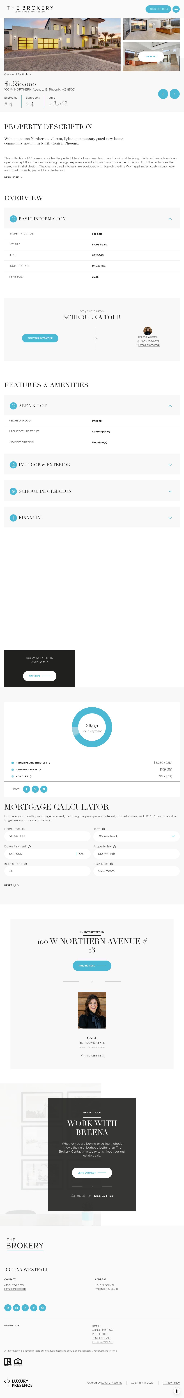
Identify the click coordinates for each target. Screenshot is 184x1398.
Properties (100, 1334)
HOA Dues (100, 864)
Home (96, 1326)
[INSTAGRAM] (25, 1307)
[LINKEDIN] (8, 1307)
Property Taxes (27, 770)
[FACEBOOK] (33, 1307)
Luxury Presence (111, 1383)
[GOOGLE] (42, 1307)
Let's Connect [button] (102, 1342)
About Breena (102, 1330)
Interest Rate (13, 864)
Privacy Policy (171, 1383)
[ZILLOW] (16, 1307)
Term (96, 829)
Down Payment (15, 846)
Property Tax (102, 846)
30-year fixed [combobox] (107, 836)
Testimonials (101, 1338)
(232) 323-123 (103, 1196)
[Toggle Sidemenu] (176, 9)
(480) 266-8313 (158, 9)
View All (151, 56)
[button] (92, 1173)
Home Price (12, 829)
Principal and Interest (31, 763)
